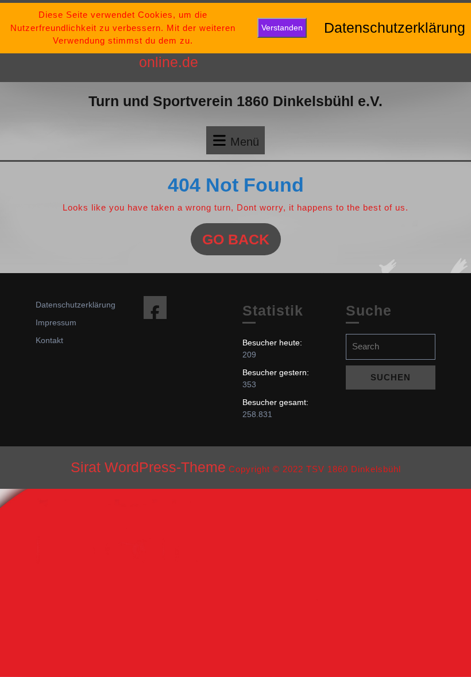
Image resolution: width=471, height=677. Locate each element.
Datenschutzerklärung (75, 304)
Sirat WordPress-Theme (148, 467)
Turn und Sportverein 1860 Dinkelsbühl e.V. (235, 101)
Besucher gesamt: (276, 402)
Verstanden (282, 27)
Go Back (241, 243)
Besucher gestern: (276, 372)
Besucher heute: (273, 342)
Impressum (56, 322)
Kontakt (49, 340)
